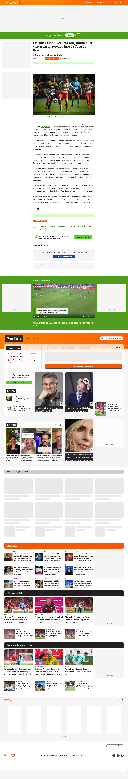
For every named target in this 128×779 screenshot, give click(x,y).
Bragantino (45, 126)
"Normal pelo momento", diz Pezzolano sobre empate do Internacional (77, 619)
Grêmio (6, 614)
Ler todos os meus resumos (83, 366)
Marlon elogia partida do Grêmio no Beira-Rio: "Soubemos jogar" (84, 633)
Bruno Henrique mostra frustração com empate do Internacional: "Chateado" (54, 634)
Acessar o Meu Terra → (32, 338)
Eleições (76, 565)
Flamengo (79, 681)
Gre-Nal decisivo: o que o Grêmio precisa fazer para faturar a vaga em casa (16, 619)
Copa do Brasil (62, 226)
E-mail (115, 2)
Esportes (41, 229)
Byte (45, 551)
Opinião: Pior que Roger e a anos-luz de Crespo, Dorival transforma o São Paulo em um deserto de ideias (48, 672)
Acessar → (29, 391)
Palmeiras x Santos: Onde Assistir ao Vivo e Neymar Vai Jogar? (78, 671)
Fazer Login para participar (64, 256)
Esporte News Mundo (77, 226)
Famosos (15, 551)
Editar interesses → (117, 347)
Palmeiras (67, 666)
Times (69, 35)
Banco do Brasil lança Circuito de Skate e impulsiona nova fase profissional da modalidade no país (53, 686)
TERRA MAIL (89, 2)
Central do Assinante (103, 2)
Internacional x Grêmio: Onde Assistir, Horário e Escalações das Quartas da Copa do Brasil (17, 671)
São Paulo (19, 681)
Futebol (89, 226)
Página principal (15, 2)
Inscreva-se (17, 382)
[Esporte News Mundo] (37, 209)
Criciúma (52, 226)
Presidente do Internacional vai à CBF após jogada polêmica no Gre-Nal (49, 619)
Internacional (39, 614)
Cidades (46, 578)
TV (44, 565)
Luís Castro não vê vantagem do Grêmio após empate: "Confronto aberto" (24, 634)
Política (16, 565)
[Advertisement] (109, 634)
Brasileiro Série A (40, 666)
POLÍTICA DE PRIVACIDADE (81, 755)
